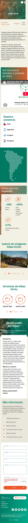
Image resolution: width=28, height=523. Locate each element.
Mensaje (7, 465)
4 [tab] (14, 273)
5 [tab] (15, 273)
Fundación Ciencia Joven (5, 23)
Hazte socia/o (20, 498)
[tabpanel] (14, 259)
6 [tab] (17, 273)
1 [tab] (8, 273)
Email (6, 458)
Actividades (4, 507)
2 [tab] (10, 273)
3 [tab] (12, 273)
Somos (3, 502)
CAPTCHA (7, 477)
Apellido (7, 452)
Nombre (7, 445)
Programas (4, 503)
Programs (17, 23)
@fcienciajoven (11, 422)
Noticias (3, 505)
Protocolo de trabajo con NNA (8, 515)
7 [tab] (19, 273)
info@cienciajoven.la (13, 418)
